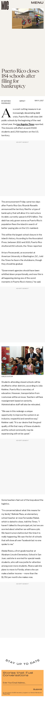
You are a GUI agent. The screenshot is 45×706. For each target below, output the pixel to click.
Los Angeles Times (25, 124)
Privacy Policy (6, 694)
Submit (37, 689)
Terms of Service (35, 692)
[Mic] (5, 5)
